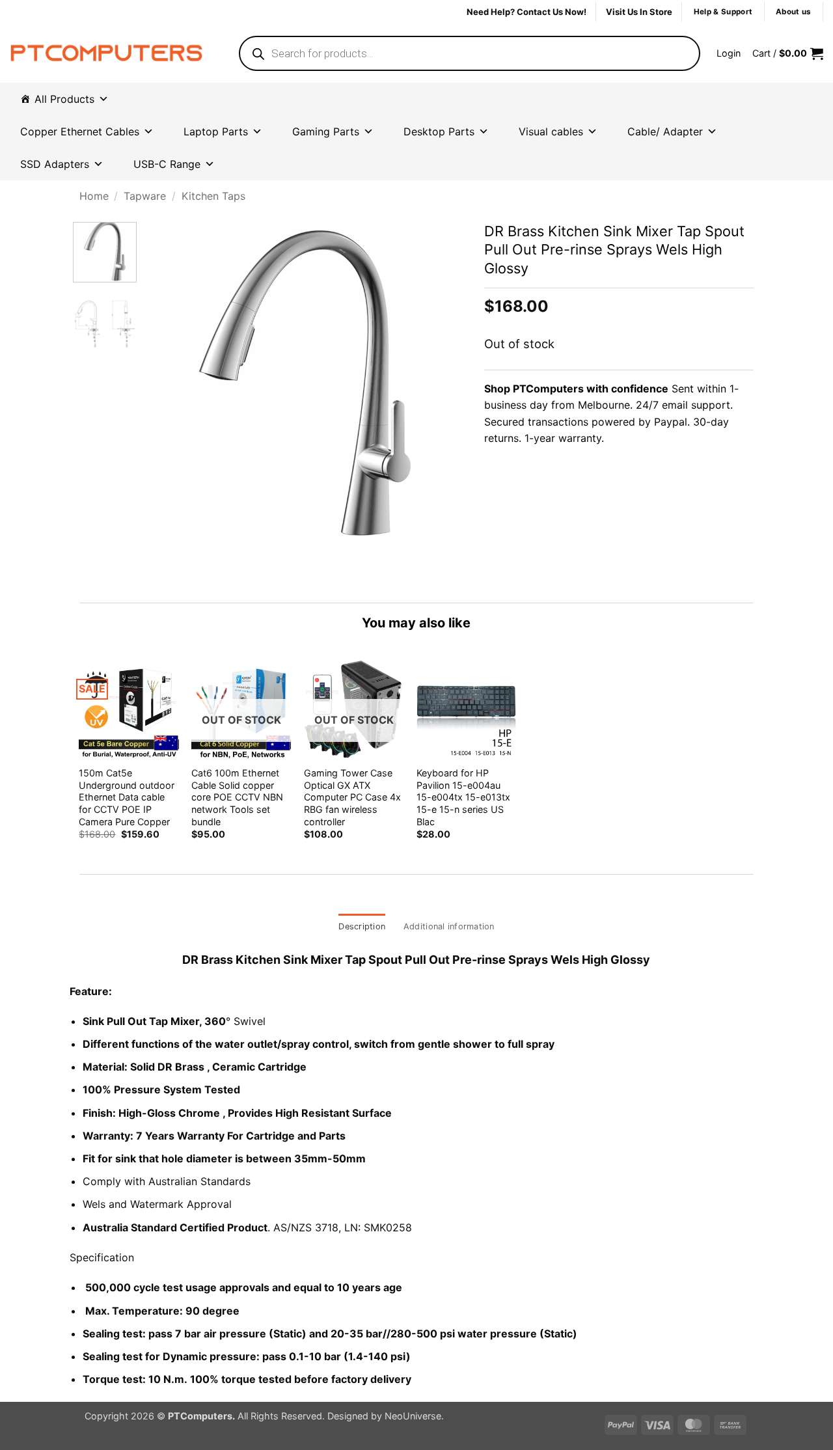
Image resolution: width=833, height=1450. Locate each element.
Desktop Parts (438, 131)
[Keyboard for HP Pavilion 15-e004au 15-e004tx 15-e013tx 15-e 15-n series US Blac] (466, 709)
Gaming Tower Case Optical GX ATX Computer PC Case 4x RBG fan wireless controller (352, 797)
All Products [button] (64, 98)
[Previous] (168, 381)
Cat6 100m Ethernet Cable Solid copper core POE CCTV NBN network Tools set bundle (237, 797)
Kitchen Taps (213, 195)
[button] (729, 53)
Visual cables (551, 131)
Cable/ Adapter (665, 131)
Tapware (145, 195)
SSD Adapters (54, 164)
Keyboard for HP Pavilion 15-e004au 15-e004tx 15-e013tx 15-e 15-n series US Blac (463, 797)
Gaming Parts (325, 131)
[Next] (442, 381)
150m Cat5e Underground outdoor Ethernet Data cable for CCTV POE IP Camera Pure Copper (126, 797)
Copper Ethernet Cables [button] (79, 131)
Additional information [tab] (449, 926)
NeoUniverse (413, 1415)
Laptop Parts (216, 131)
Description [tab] (361, 926)
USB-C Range (166, 164)
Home (94, 195)
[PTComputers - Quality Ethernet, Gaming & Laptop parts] (106, 53)
